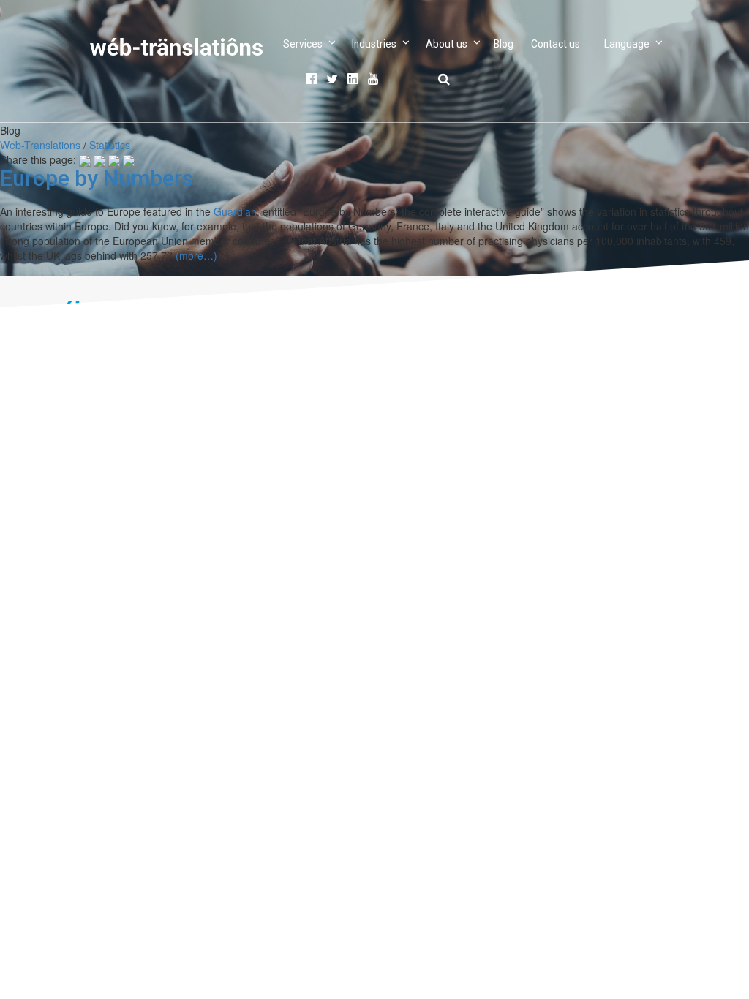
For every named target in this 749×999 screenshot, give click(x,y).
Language (627, 44)
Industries (374, 44)
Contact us (555, 44)
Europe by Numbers (96, 178)
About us (446, 44)
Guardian (235, 211)
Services (303, 44)
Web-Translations (40, 144)
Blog (503, 44)
